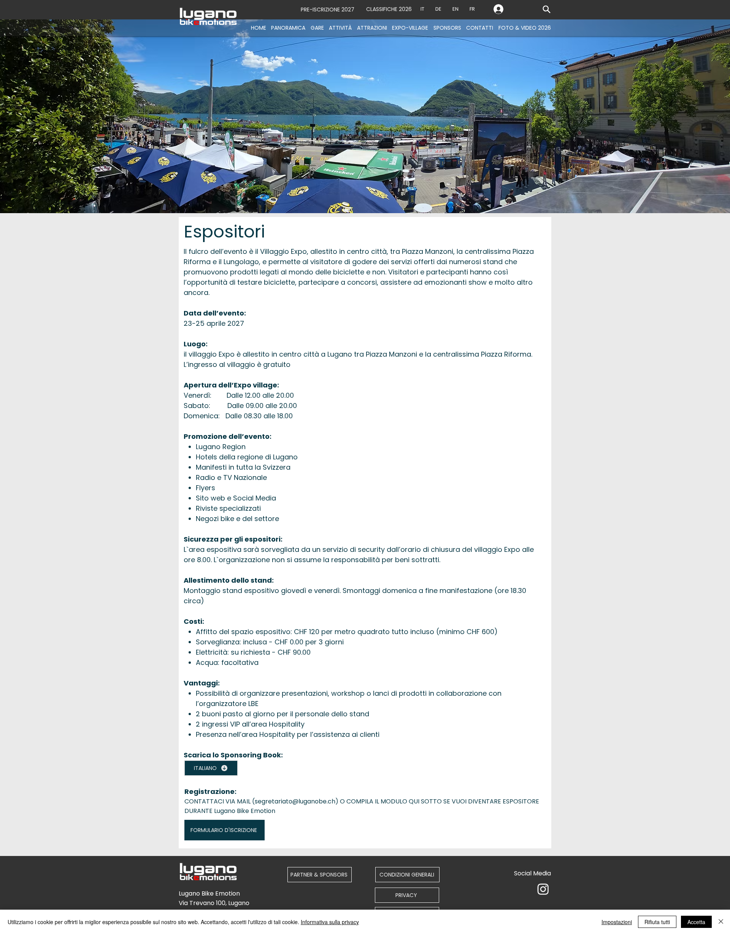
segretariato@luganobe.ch (295, 801)
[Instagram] (543, 888)
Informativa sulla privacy (330, 922)
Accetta (696, 922)
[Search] (546, 9)
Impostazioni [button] (616, 922)
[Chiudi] (720, 922)
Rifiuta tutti (657, 922)
